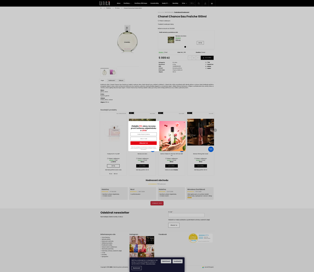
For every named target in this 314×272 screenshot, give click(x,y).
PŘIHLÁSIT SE (143, 143)
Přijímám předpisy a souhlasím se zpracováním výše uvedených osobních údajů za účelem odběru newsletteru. (143, 148)
